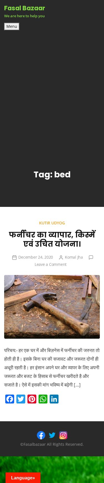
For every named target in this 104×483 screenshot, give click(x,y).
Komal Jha (74, 257)
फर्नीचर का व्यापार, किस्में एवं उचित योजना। (52, 239)
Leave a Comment (51, 264)
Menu (11, 26)
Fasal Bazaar (24, 8)
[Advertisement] (52, 85)
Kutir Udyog (52, 223)
